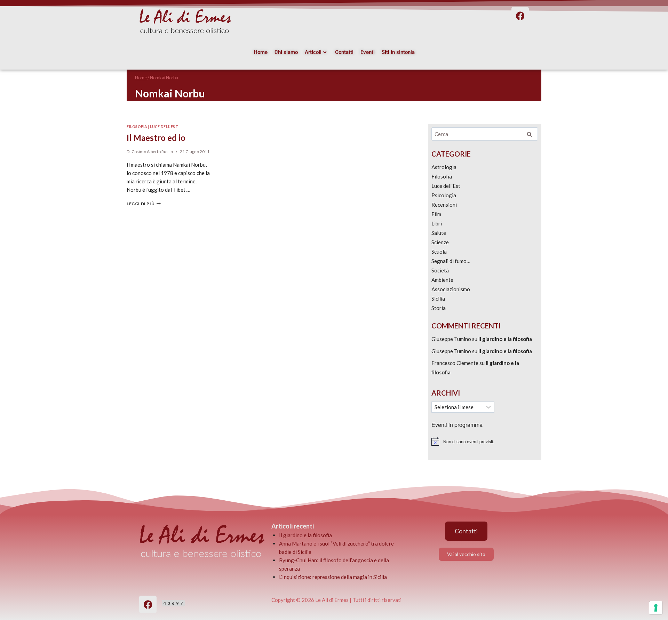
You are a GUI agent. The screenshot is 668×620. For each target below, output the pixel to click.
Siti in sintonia (398, 52)
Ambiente (442, 280)
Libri (436, 223)
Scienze (440, 242)
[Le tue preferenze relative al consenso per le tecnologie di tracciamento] (655, 607)
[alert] (484, 441)
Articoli (313, 52)
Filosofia (137, 127)
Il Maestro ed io (156, 138)
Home (261, 52)
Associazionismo (450, 289)
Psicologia (443, 195)
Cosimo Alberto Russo (152, 151)
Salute (438, 233)
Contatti (344, 52)
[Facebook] (148, 604)
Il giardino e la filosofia (505, 339)
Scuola (439, 251)
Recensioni (444, 204)
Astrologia (443, 167)
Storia (438, 308)
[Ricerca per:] (484, 134)
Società (440, 270)
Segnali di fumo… (450, 261)
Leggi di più (144, 203)
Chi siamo (286, 52)
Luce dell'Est (164, 127)
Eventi (367, 52)
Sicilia (438, 298)
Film (436, 214)
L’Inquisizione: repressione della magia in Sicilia (333, 577)
